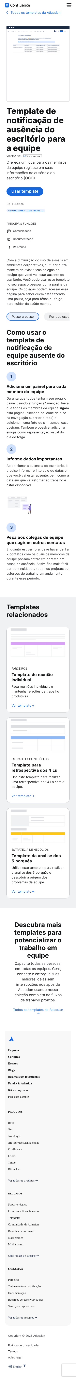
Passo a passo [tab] (23, 317)
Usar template (25, 191)
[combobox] (13, 1366)
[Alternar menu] (69, 5)
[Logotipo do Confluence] (17, 5)
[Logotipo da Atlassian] (38, 1039)
